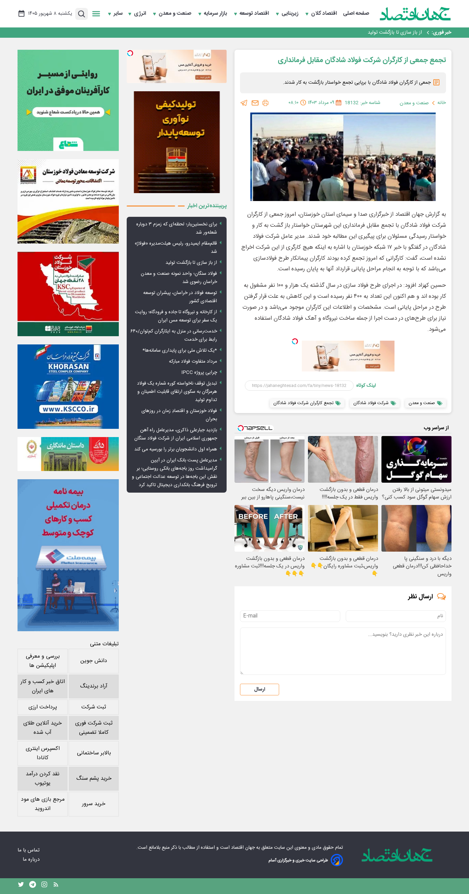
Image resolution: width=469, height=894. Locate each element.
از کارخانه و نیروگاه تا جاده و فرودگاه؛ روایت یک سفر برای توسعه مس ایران (176, 316)
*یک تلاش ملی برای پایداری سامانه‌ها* (179, 350)
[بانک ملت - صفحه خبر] (68, 454)
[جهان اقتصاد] (415, 13)
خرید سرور (93, 804)
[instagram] (44, 886)
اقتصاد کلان (324, 13)
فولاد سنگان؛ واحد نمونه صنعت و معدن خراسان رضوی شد (364, 32)
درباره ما (32, 859)
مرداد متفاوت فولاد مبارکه (193, 361)
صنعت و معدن (176, 13)
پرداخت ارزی (42, 707)
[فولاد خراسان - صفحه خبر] (68, 386)
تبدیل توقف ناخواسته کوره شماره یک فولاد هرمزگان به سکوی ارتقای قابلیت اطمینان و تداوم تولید (177, 391)
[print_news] (265, 102)
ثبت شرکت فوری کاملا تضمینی (94, 728)
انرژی (140, 13)
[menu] (96, 14)
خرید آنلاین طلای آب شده (42, 728)
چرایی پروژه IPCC (199, 372)
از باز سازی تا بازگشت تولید (191, 263)
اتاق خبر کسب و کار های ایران (43, 686)
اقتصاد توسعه (255, 13)
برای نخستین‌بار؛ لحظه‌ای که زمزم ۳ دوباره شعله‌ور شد (176, 228)
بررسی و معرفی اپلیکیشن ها (43, 661)
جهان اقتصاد (243, 848)
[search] (81, 14)
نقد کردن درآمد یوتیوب (42, 778)
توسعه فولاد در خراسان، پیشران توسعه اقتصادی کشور (180, 297)
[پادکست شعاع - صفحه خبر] (68, 100)
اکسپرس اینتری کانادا (43, 753)
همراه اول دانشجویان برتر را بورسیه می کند (175, 449)
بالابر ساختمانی (94, 753)
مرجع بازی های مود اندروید (43, 804)
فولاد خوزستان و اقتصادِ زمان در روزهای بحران (179, 415)
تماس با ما (29, 850)
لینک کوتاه (366, 385)
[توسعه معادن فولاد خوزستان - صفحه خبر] (68, 201)
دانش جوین (93, 661)
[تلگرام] (244, 103)
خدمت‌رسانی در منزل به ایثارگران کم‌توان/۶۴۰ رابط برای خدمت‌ (173, 335)
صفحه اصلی (356, 13)
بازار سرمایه (216, 13)
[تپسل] (294, 341)
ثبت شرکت (93, 707)
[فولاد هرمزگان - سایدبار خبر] (177, 142)
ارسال (259, 689)
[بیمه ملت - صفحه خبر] (68, 555)
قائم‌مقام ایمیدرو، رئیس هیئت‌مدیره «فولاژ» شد (176, 247)
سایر (118, 13)
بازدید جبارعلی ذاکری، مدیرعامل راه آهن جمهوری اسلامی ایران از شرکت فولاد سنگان (175, 434)
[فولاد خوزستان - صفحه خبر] (68, 294)
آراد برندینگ (93, 686)
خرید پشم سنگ (94, 778)
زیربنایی (291, 13)
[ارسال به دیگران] (255, 102)
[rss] (56, 886)
